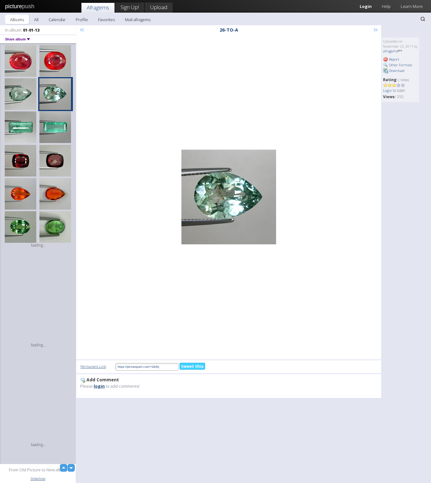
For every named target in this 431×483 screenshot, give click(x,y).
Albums (17, 19)
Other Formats (400, 65)
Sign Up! (130, 7)
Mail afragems (138, 19)
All (36, 19)
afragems (390, 51)
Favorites (106, 19)
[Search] (423, 19)
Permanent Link (93, 366)
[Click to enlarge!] (228, 197)
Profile (82, 19)
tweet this (192, 366)
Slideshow (38, 478)
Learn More (412, 6)
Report (393, 59)
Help (386, 6)
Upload (158, 7)
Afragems (98, 7)
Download (396, 70)
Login (366, 6)
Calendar (57, 19)
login (99, 386)
